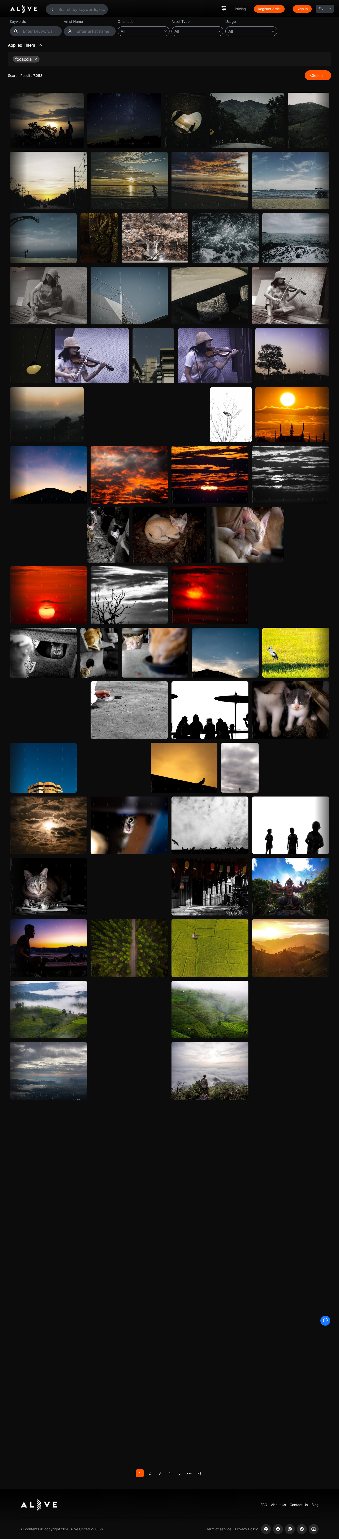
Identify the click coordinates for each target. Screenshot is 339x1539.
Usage (230, 21)
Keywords (18, 21)
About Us (278, 1505)
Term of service (218, 1529)
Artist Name (73, 21)
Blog (315, 1505)
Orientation (127, 21)
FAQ (264, 1505)
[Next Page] (209, 1473)
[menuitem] (224, 8)
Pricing (240, 9)
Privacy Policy (246, 1529)
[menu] (266, 8)
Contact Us (299, 1505)
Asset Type (180, 21)
